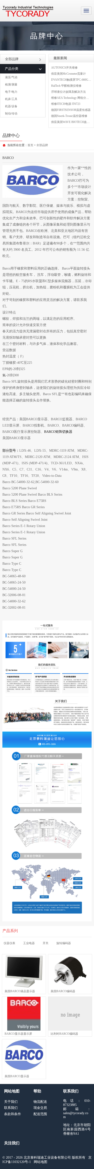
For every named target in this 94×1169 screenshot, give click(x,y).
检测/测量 (11, 84)
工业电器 (29, 943)
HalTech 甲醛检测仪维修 (66, 85)
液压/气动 (11, 77)
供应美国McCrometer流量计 (68, 73)
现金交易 (40, 1108)
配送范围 (40, 1114)
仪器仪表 (9, 943)
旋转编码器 (63, 943)
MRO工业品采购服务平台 (27, 11)
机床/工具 (11, 99)
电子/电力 (11, 91)
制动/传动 (11, 113)
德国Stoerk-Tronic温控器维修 (69, 116)
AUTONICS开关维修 (64, 67)
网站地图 (40, 1162)
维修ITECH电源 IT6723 (65, 104)
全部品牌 (12, 59)
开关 (45, 943)
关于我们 (11, 1102)
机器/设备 (11, 106)
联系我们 (11, 1108)
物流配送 (40, 1102)
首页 (30, 145)
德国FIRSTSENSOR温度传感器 (71, 110)
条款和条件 (12, 1114)
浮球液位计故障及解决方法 (68, 91)
